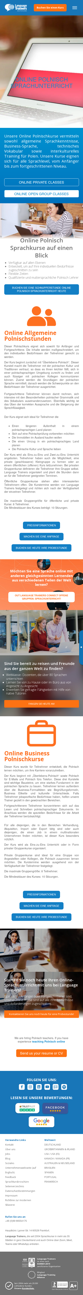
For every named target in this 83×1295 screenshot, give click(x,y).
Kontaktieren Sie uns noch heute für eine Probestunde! (41, 1014)
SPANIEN (49, 1172)
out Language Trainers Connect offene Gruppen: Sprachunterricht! (41, 597)
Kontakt (9, 1144)
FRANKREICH (51, 1181)
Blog (7, 1158)
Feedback (10, 1177)
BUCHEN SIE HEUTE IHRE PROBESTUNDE (41, 548)
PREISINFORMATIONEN (41, 525)
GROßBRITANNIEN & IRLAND (59, 1149)
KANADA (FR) (63, 1158)
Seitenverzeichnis (14, 1186)
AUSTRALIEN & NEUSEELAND (59, 1163)
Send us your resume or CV (41, 1052)
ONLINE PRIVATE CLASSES (41, 182)
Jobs (7, 1154)
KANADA (49, 1158)
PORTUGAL (50, 1177)
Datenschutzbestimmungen (20, 1191)
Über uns (10, 1149)
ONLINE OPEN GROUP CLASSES (41, 193)
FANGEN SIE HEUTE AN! (42, 703)
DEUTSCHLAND (52, 1144)
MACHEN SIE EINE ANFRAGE (41, 536)
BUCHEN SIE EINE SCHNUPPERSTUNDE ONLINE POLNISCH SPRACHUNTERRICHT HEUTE (41, 289)
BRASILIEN (49, 1167)
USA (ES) (55, 1154)
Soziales (9, 1163)
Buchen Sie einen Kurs (50, 7)
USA (46, 1154)
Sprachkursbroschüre (17, 1181)
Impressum (11, 1195)
